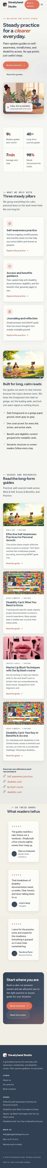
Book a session (30, 4)
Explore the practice (16, 250)
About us (7, 1080)
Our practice (8, 1084)
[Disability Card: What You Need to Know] (23, 582)
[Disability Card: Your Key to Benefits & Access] (23, 713)
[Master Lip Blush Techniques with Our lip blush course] (23, 648)
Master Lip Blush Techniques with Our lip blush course (23, 669)
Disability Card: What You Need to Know (21, 604)
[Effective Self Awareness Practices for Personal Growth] (23, 514)
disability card (14, 782)
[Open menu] (41, 4)
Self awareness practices (20, 776)
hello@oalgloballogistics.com (16, 1134)
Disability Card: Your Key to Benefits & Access (22, 734)
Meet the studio (18, 1015)
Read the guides (15, 74)
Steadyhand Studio (15, 4)
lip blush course (15, 787)
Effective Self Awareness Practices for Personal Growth (21, 537)
